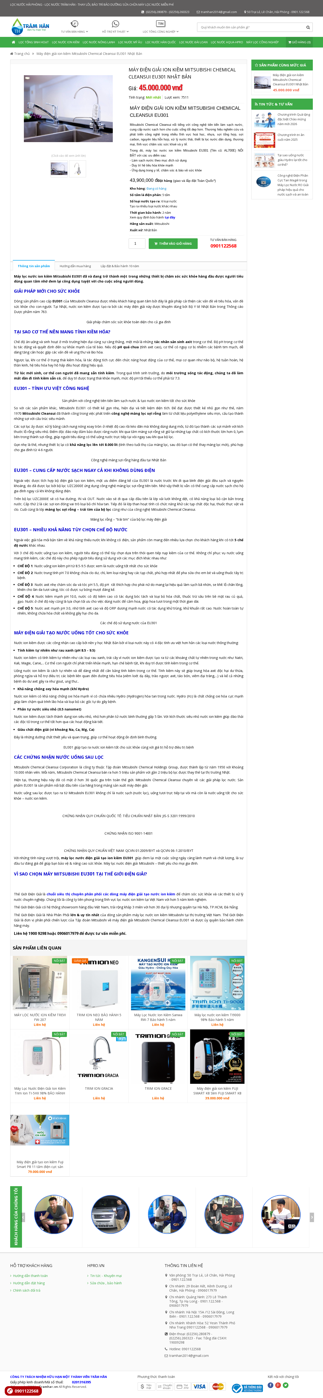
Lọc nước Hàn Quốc (160, 42)
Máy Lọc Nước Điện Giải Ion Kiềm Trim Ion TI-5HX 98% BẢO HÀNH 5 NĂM (40, 1091)
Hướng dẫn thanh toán (30, 1275)
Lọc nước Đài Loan (193, 42)
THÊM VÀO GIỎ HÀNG (175, 243)
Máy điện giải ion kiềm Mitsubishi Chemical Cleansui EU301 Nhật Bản (89, 53)
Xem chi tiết (40, 1004)
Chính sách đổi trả (26, 1290)
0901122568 (26, 1391)
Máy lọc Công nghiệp (262, 42)
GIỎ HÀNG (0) (300, 42)
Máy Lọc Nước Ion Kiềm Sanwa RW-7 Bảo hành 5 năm (158, 1017)
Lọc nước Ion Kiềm (65, 42)
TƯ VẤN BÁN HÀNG (73, 31)
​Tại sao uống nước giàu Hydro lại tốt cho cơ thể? (292, 160)
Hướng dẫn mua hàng (75, 266)
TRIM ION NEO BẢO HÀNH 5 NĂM (99, 1017)
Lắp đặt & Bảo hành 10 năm (120, 266)
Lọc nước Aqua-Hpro (227, 42)
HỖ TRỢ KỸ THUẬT (114, 31)
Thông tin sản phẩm (34, 266)
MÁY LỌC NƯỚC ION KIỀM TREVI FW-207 (40, 1017)
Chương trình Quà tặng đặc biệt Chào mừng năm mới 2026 (294, 119)
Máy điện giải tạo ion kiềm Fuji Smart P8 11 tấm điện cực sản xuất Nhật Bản (40, 1164)
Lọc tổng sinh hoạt (34, 42)
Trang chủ (21, 53)
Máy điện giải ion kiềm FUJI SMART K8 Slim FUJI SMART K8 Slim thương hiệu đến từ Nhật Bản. (217, 1091)
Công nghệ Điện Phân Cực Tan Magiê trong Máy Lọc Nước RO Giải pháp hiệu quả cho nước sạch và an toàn (293, 184)
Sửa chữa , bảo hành (105, 1283)
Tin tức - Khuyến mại (105, 1275)
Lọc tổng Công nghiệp (159, 31)
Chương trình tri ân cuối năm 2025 (291, 137)
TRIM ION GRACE (158, 1088)
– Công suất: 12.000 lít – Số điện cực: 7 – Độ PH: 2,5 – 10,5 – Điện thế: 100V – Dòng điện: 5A (157, 965)
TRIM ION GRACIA (99, 1088)
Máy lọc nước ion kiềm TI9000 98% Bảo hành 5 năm (217, 1017)
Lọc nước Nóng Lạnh (99, 42)
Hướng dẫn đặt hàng (28, 1283)
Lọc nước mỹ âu (130, 42)
